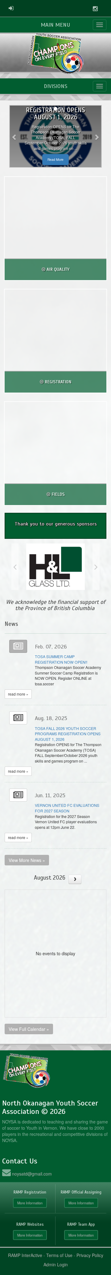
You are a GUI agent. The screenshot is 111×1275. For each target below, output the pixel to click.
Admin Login (55, 1264)
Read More (55, 159)
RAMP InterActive (25, 1255)
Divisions (55, 86)
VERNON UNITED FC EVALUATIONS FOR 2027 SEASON (67, 807)
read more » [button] (18, 694)
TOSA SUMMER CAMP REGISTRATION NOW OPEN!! (61, 659)
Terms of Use (59, 1255)
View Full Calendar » (29, 1029)
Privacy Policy (89, 1255)
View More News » (27, 860)
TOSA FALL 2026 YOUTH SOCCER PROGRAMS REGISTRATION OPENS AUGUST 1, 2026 (68, 734)
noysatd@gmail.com (32, 1174)
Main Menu (55, 24)
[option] (55, 566)
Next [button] (96, 566)
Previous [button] (14, 566)
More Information (30, 1202)
